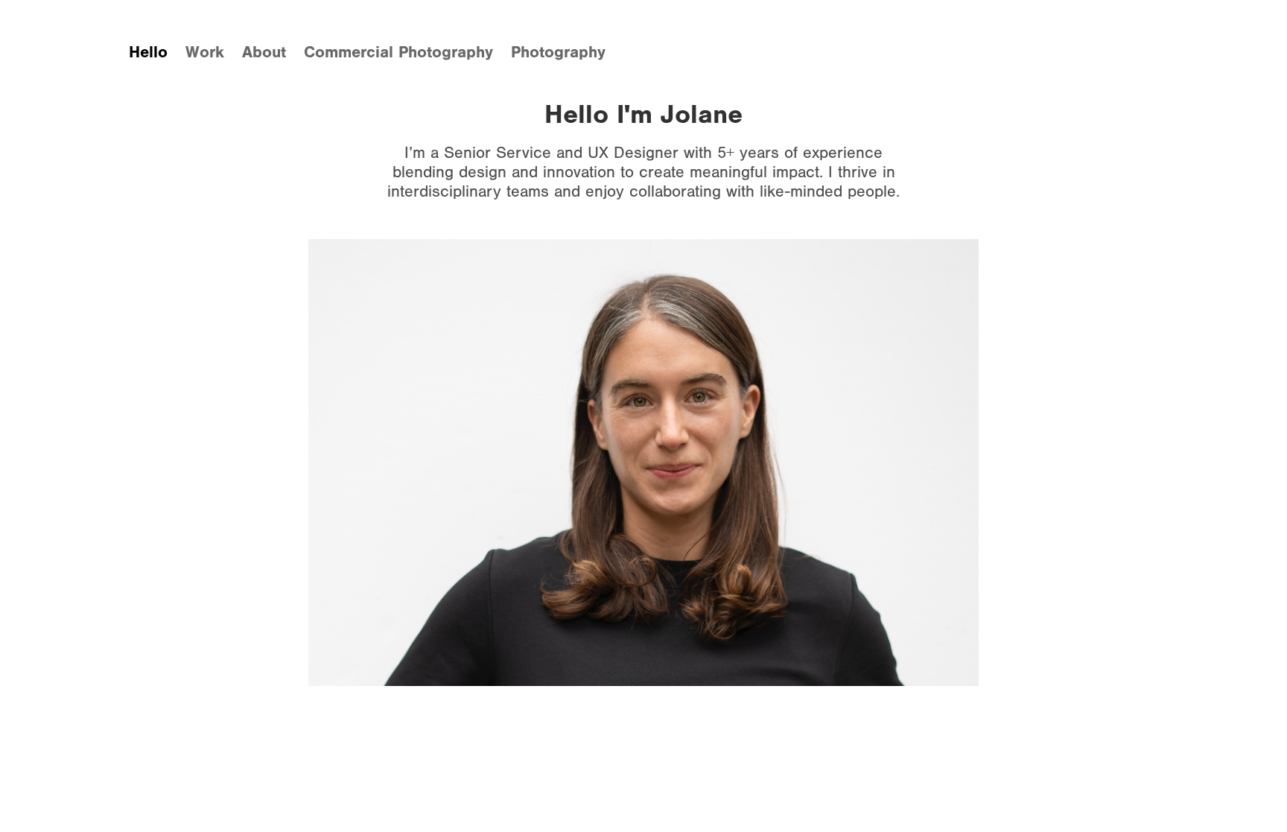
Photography (558, 52)
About (264, 52)
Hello (148, 52)
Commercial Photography (398, 52)
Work (204, 52)
